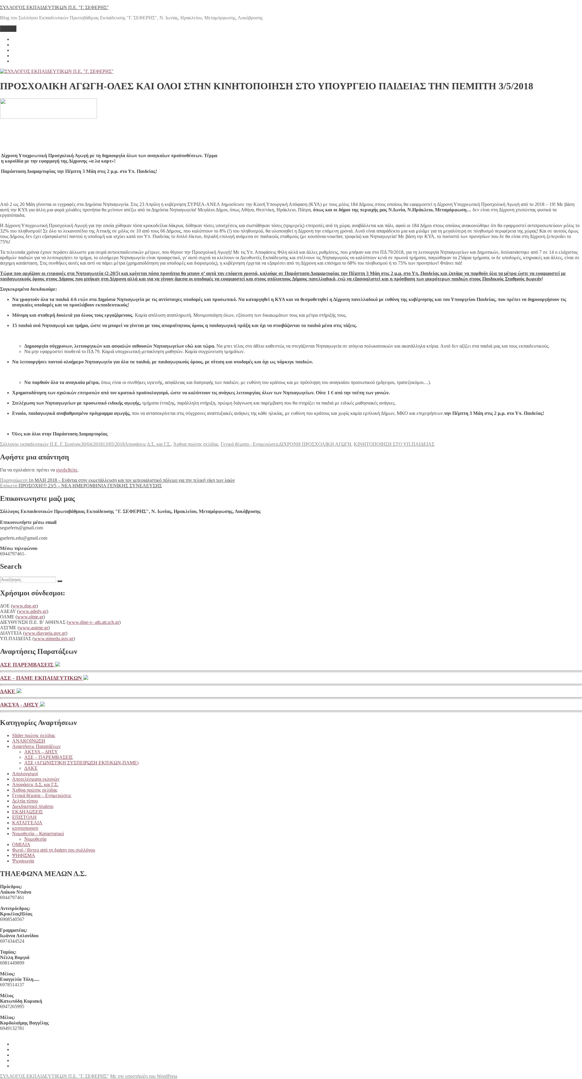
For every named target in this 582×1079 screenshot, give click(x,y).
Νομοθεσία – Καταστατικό (38, 833)
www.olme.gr (30, 616)
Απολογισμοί (25, 773)
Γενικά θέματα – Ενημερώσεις (41, 795)
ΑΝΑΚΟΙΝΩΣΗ (28, 740)
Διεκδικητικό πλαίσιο (32, 806)
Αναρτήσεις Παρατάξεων (36, 746)
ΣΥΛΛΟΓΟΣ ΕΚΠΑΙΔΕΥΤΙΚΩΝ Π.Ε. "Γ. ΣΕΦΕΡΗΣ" (54, 7)
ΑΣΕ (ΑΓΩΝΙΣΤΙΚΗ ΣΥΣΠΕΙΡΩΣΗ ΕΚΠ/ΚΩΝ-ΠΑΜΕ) (81, 762)
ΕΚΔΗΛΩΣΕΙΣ (27, 811)
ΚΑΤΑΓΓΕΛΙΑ (27, 822)
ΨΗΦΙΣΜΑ (23, 855)
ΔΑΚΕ (8, 691)
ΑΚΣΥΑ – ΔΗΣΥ (41, 751)
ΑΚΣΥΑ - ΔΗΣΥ (20, 705)
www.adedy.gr (32, 611)
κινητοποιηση (25, 828)
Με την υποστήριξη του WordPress (143, 1076)
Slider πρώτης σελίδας (33, 735)
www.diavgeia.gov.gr (45, 633)
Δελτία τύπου (25, 800)
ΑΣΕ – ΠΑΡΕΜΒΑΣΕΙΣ (48, 757)
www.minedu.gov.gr (53, 638)
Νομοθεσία (35, 839)
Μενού (8, 28)
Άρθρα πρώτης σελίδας (195, 444)
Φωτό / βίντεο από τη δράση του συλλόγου (53, 849)
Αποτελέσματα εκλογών (35, 779)
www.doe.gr (24, 605)
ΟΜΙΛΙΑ (21, 844)
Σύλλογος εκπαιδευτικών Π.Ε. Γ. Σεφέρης (40, 444)
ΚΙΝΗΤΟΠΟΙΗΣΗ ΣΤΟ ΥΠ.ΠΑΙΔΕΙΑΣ (394, 444)
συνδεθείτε (67, 469)
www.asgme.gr (33, 627)
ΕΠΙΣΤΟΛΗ (24, 817)
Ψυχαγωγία (23, 860)
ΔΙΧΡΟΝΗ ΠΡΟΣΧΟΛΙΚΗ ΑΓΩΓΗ (315, 444)
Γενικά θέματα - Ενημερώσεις (250, 444)
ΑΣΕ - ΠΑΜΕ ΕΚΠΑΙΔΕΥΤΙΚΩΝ (41, 678)
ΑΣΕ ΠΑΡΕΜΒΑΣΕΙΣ (27, 665)
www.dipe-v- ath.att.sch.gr (93, 622)
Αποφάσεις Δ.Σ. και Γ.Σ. (148, 444)
